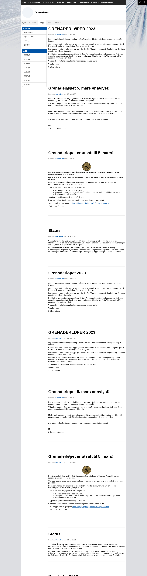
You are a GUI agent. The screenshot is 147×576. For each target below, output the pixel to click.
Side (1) (27, 41)
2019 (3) (27, 68)
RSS (28, 45)
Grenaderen (59, 35)
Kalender (32, 23)
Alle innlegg (28, 32)
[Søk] (140, 2)
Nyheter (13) (28, 36)
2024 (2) (27, 55)
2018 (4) (27, 72)
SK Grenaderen (107, 2)
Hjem (24, 2)
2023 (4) (27, 59)
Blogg (41, 23)
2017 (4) (27, 76)
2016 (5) (27, 80)
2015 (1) (27, 84)
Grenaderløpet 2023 (67, 273)
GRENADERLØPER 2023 (71, 29)
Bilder (50, 23)
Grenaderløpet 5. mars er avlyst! (78, 88)
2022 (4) (27, 63)
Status (54, 230)
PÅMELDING (61, 2)
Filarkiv (58, 23)
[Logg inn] (144, 2)
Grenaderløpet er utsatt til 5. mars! (80, 153)
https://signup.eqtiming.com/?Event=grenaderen (90, 203)
